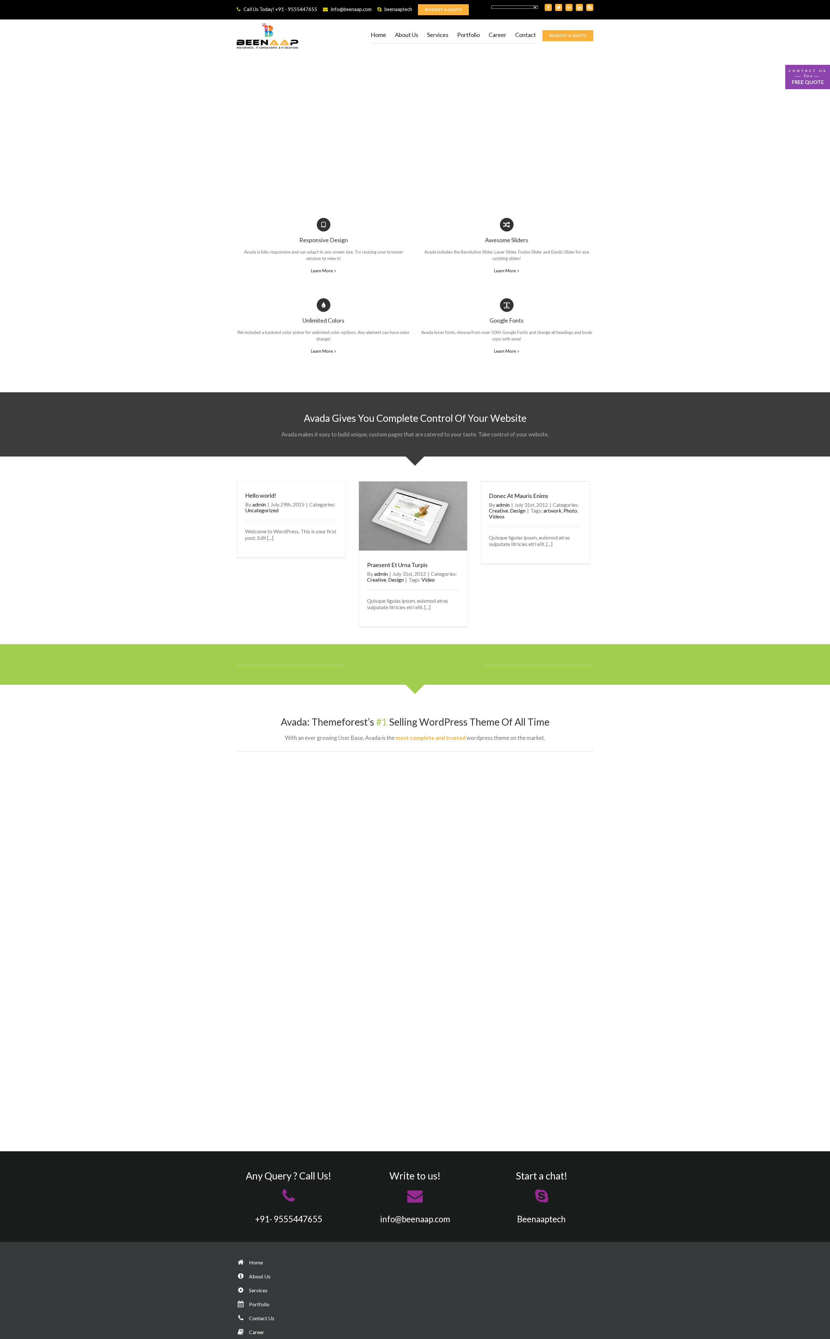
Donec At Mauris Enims (518, 495)
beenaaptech (398, 9)
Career (256, 1332)
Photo (570, 510)
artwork (552, 510)
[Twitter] (558, 7)
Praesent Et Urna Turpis (397, 564)
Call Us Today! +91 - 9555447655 (280, 9)
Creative (376, 579)
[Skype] (589, 7)
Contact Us (261, 1318)
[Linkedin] (579, 7)
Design (396, 579)
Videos (496, 516)
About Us (259, 1276)
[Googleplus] (569, 7)
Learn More (322, 270)
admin (259, 504)
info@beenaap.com (351, 9)
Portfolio (258, 1304)
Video (428, 579)
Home (255, 1262)
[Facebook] (548, 7)
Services (257, 1290)
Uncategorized (262, 510)
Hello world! (260, 495)
